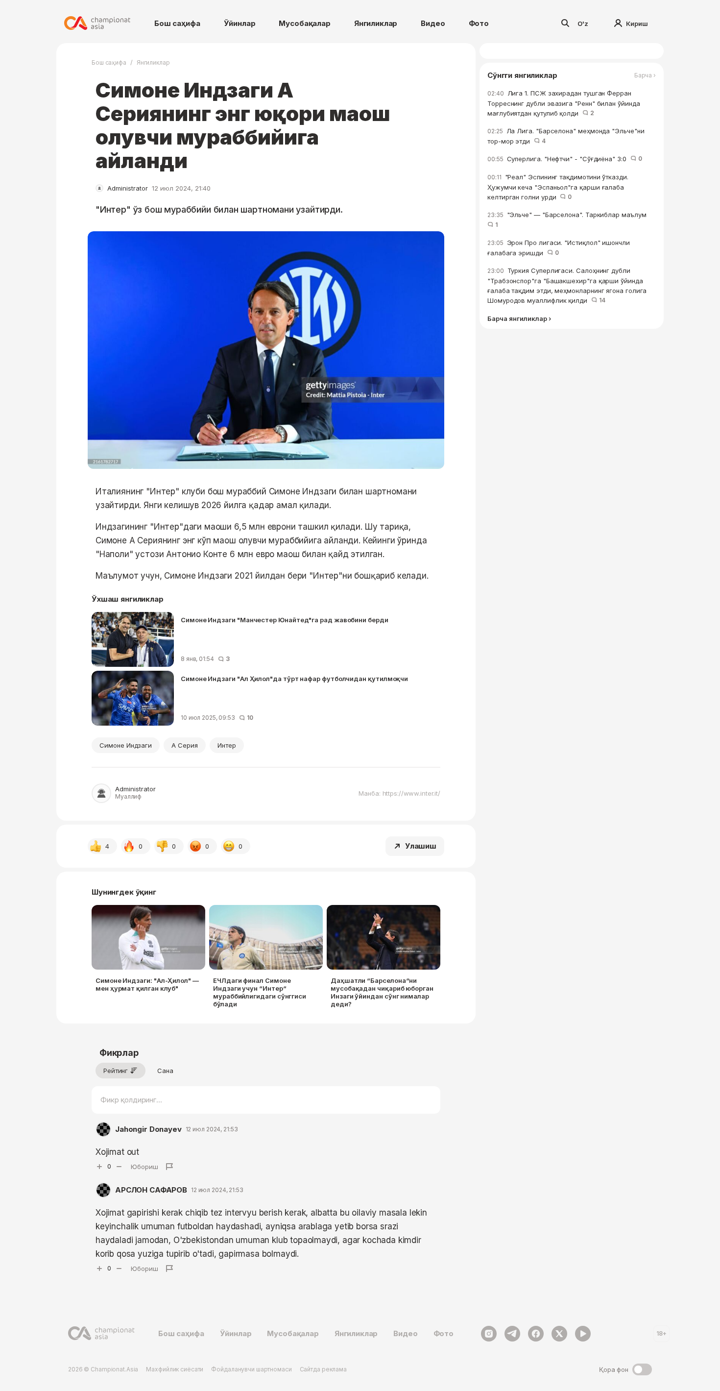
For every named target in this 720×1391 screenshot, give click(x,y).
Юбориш (144, 1167)
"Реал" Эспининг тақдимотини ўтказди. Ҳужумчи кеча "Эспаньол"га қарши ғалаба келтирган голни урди (557, 187)
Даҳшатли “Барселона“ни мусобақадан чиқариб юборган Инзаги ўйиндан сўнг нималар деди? (382, 992)
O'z (582, 23)
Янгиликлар (376, 23)
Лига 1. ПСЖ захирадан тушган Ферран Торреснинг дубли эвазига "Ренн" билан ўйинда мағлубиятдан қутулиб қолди (563, 103)
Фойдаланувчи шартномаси (251, 1369)
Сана (165, 1070)
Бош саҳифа (177, 23)
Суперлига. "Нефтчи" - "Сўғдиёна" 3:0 (564, 159)
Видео (433, 23)
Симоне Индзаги (125, 745)
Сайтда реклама (323, 1369)
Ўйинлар (240, 23)
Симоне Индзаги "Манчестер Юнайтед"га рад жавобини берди (284, 620)
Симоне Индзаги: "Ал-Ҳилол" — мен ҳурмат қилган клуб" (147, 984)
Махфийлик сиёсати (174, 1369)
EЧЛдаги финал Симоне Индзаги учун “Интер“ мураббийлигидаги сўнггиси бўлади (259, 992)
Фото (479, 23)
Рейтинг (115, 1070)
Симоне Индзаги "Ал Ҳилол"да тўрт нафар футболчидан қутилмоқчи (294, 679)
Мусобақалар (304, 23)
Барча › (645, 75)
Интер (226, 745)
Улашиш (420, 846)
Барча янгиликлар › (519, 318)
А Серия (184, 745)
